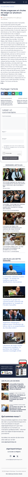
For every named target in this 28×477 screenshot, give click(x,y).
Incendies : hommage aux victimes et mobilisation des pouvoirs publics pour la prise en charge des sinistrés (14, 206)
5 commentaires (14, 210)
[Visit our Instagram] (14, 456)
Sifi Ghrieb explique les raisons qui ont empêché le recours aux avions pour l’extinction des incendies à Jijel (14, 184)
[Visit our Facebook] (10, 456)
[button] (24, 2)
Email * (4, 138)
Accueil (3, 6)
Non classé (10, 6)
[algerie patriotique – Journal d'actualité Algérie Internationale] (9, 2)
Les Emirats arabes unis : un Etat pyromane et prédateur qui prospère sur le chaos (13, 248)
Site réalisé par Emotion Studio (14, 474)
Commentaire (6, 116)
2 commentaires (14, 231)
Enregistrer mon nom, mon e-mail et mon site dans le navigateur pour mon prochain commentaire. (14, 147)
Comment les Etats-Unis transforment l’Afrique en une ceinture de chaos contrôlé (12, 227)
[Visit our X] (17, 456)
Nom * (4, 131)
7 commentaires (14, 251)
